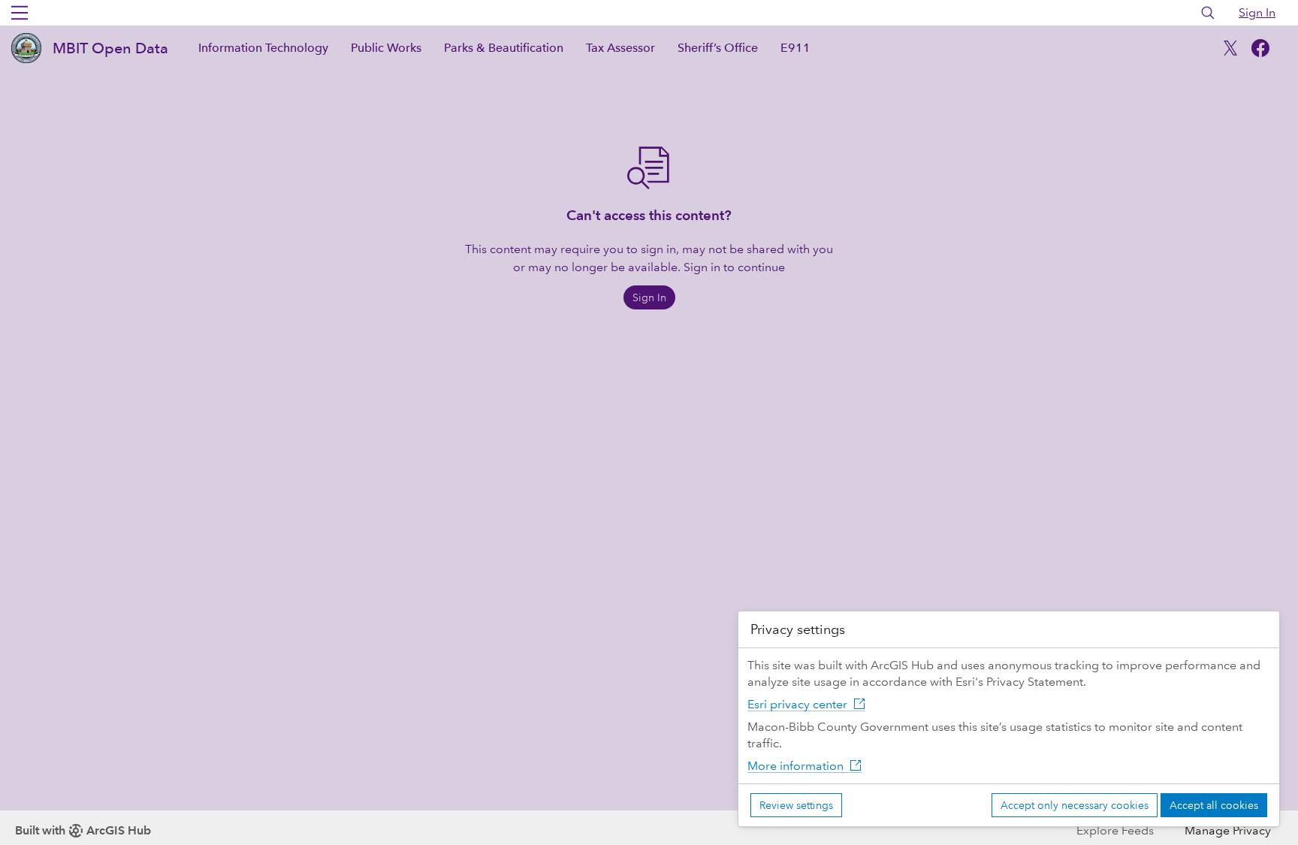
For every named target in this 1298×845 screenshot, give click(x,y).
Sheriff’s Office (718, 48)
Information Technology (263, 48)
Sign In (1257, 12)
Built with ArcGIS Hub (83, 830)
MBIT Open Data (110, 48)
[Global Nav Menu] (19, 13)
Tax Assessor (620, 48)
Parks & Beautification (503, 48)
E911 (795, 48)
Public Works (386, 48)
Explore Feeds (1115, 830)
